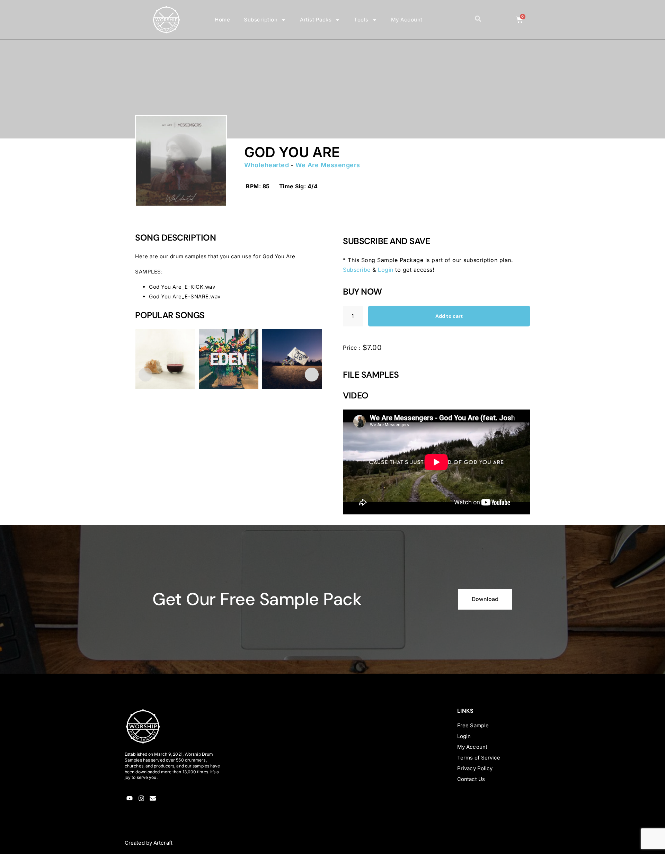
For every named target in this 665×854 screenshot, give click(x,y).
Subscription (260, 19)
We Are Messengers (327, 165)
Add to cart (449, 316)
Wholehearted (266, 165)
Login (385, 269)
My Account (407, 19)
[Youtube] (130, 798)
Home (222, 19)
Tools (361, 19)
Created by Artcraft (148, 842)
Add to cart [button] (156, 425)
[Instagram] (141, 798)
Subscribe (357, 269)
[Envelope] (153, 798)
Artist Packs (315, 19)
